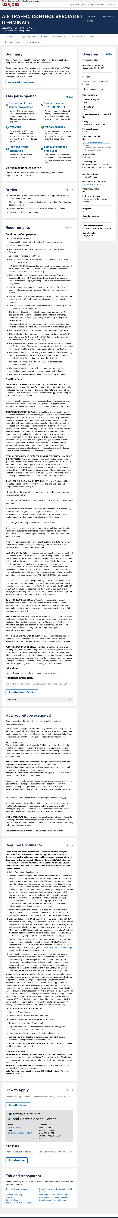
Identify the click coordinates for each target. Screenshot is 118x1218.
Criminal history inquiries (16, 1189)
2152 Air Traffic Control (92, 184)
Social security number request (19, 1203)
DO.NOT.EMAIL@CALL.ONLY (19, 1133)
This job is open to (27, 37)
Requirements (59, 37)
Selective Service (13, 1200)
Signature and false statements (52, 1200)
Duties (44, 37)
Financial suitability (14, 1194)
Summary (9, 37)
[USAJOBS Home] (11, 4)
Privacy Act (10, 1197)
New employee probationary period (54, 1194)
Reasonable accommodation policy (54, 1197)
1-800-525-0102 (14, 1127)
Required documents (13, 42)
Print (91, 21)
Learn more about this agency (21, 82)
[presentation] (97, 89)
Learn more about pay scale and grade (97, 144)
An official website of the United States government (22, 1)
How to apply (34, 42)
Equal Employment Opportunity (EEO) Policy (55, 1190)
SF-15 (61, 936)
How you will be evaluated (83, 37)
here (64, 798)
